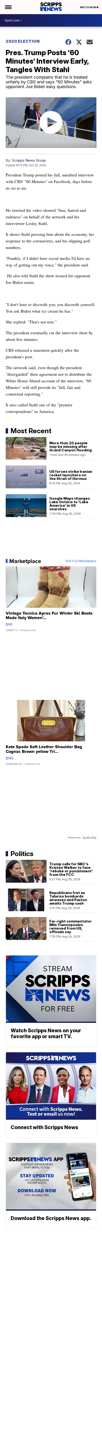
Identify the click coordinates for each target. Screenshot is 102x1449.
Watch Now (88, 7)
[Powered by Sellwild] (89, 837)
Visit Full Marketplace (80, 561)
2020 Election (23, 41)
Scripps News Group (29, 160)
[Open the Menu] (8, 7)
